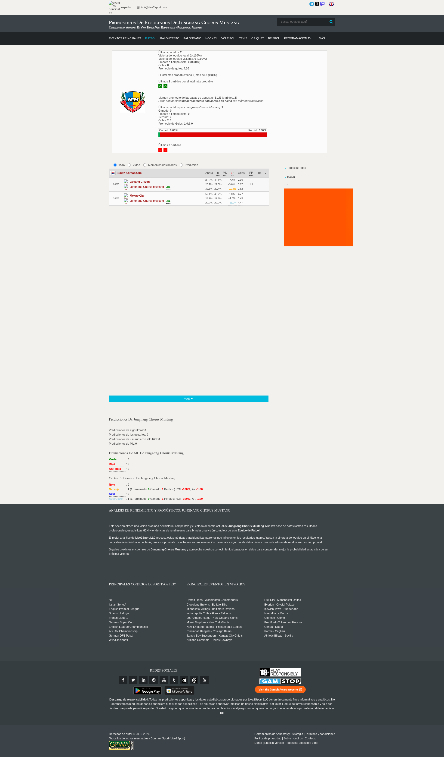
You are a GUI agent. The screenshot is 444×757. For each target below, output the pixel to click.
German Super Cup (121, 622)
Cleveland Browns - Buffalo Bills (207, 604)
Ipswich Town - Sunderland (281, 609)
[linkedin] (143, 680)
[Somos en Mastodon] (322, 4)
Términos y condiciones (320, 734)
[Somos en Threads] (317, 4)
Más (322, 38)
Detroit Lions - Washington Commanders (212, 600)
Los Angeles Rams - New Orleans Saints (212, 617)
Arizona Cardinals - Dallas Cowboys (209, 640)
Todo (121, 165)
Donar (258, 742)
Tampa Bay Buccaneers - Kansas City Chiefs (215, 635)
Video (136, 165)
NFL (111, 600)
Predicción (191, 165)
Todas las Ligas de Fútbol (302, 742)
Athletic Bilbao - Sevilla (278, 635)
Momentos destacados (162, 165)
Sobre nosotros (293, 738)
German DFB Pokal (121, 635)
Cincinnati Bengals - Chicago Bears (209, 631)
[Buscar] (331, 22)
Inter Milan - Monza (276, 613)
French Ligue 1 (118, 617)
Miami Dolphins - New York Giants (208, 622)
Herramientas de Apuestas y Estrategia (278, 734)
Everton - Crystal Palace (279, 604)
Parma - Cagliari (274, 631)
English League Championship (128, 626)
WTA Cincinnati (118, 640)
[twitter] (133, 680)
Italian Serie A (117, 604)
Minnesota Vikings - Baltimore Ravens (210, 609)
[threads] (194, 680)
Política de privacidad (267, 738)
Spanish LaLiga (119, 613)
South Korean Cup (129, 173)
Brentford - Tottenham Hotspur (283, 622)
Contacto (310, 738)
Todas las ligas (296, 168)
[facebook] (123, 680)
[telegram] (184, 680)
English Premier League (124, 609)
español (125, 7)
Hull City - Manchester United (282, 600)
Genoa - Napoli (274, 626)
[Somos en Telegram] (311, 4)
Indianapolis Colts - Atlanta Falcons (209, 613)
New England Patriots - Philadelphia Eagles (214, 626)
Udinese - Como (274, 617)
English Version (274, 742)
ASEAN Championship (123, 631)
